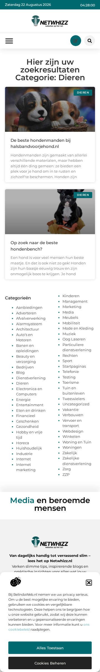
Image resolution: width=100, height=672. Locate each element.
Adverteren (26, 313)
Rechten (70, 355)
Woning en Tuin (76, 442)
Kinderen (70, 296)
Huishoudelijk (29, 448)
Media (68, 312)
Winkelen (71, 436)
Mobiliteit (71, 323)
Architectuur (27, 329)
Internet (23, 459)
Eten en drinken (31, 410)
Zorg (66, 469)
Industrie (24, 453)
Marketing (71, 306)
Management (75, 301)
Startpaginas (74, 366)
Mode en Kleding (78, 328)
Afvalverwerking (31, 318)
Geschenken (27, 421)
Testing (69, 377)
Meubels (70, 317)
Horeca (22, 443)
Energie (23, 399)
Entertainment (29, 405)
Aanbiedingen (29, 307)
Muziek (69, 334)
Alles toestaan (50, 648)
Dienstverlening (31, 378)
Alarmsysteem (29, 324)
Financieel (25, 415)
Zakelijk (69, 453)
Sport (67, 360)
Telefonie (70, 371)
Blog (20, 372)
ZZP (65, 474)
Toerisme (70, 382)
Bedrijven (25, 367)
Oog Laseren (74, 339)
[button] (89, 582)
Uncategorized (75, 404)
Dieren (22, 383)
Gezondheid (27, 426)
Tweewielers (73, 398)
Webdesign (72, 431)
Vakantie (70, 409)
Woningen (72, 447)
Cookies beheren (50, 663)
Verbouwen (72, 415)
